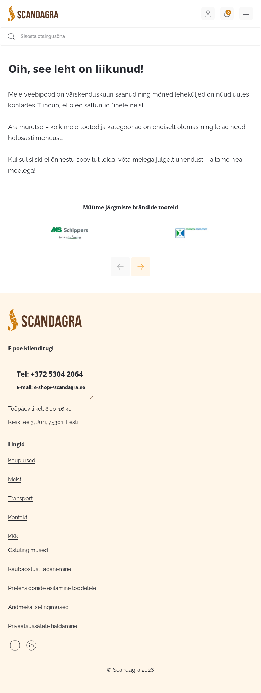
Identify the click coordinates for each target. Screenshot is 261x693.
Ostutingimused (28, 550)
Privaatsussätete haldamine (42, 626)
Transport (20, 498)
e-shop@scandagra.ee (59, 387)
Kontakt (17, 517)
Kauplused (21, 460)
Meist (14, 479)
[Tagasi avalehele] (33, 13)
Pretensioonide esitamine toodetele (52, 588)
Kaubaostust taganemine (39, 569)
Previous (120, 266)
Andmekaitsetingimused (38, 607)
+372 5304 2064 (57, 374)
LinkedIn (31, 645)
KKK (13, 536)
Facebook (15, 645)
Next (140, 266)
